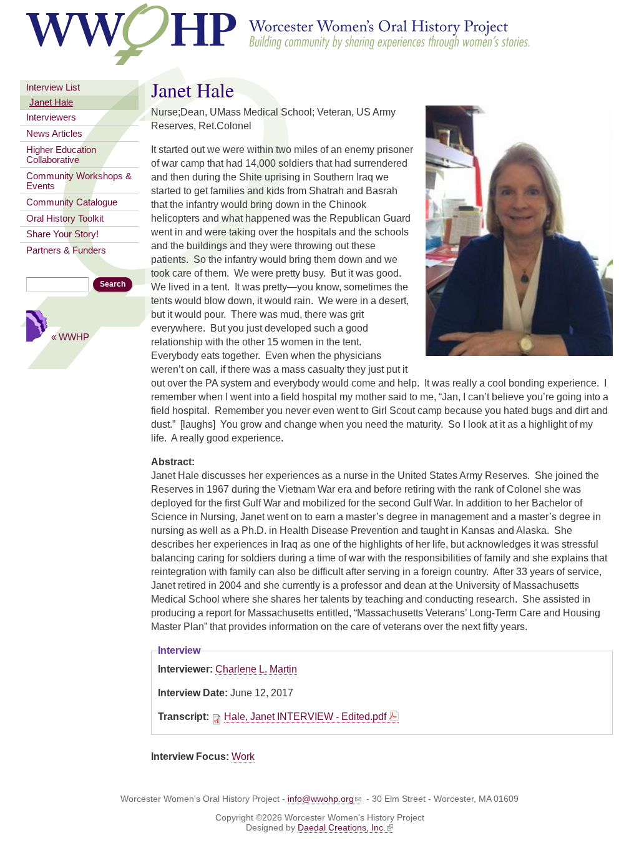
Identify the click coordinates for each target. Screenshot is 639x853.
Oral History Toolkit (65, 219)
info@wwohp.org (321, 799)
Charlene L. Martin (256, 669)
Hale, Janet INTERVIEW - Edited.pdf (305, 716)
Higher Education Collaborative (61, 155)
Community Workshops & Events (79, 181)
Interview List (53, 87)
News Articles (54, 134)
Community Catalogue (71, 202)
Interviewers (51, 117)
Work (243, 756)
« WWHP (70, 337)
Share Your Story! (62, 234)
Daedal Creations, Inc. (342, 827)
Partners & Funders (66, 250)
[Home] (279, 59)
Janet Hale (51, 102)
